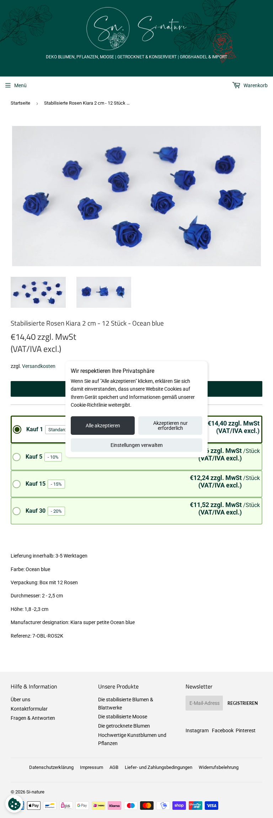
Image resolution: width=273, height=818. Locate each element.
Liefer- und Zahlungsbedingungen (158, 767)
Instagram (197, 730)
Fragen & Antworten (33, 718)
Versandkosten (38, 366)
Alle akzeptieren (103, 425)
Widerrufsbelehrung (219, 767)
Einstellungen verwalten (137, 445)
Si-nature (35, 792)
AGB (113, 767)
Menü (20, 85)
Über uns (20, 699)
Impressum (91, 767)
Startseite (20, 103)
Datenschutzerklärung (51, 767)
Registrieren (243, 703)
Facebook (223, 730)
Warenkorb (255, 85)
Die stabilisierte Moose (122, 716)
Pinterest (246, 730)
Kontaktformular (29, 709)
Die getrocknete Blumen (124, 726)
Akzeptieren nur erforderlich (170, 425)
